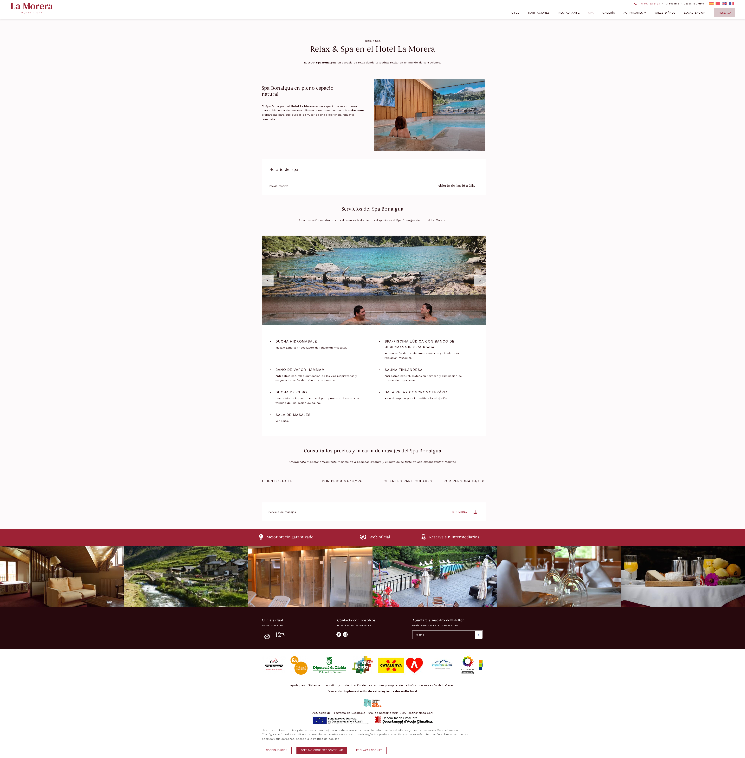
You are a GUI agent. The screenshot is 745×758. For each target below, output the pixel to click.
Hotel (514, 12)
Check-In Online (694, 3)
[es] (711, 3)
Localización (694, 12)
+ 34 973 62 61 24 (648, 3)
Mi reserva (672, 3)
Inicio (368, 40)
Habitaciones (539, 12)
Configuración (277, 750)
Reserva (724, 12)
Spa (591, 12)
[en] (724, 3)
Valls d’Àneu (664, 12)
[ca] (718, 3)
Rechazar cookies (369, 750)
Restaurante (569, 12)
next (480, 280)
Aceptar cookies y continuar (322, 750)
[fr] (731, 3)
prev (268, 280)
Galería (608, 12)
